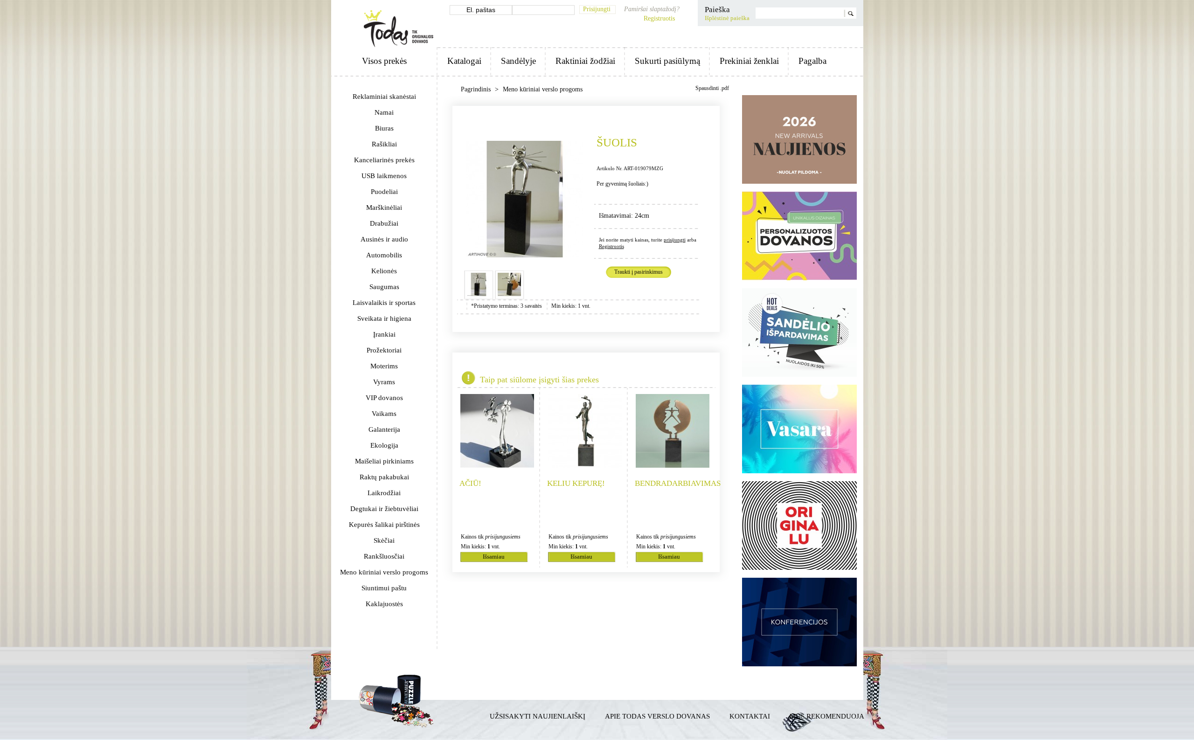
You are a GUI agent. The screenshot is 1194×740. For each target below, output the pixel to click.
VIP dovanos (384, 397)
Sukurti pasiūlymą (667, 61)
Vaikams (384, 413)
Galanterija (384, 429)
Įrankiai (384, 334)
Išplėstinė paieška (727, 18)
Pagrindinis (477, 89)
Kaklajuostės (384, 604)
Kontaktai (749, 716)
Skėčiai (384, 540)
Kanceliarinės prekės (384, 160)
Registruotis (659, 18)
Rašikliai (384, 144)
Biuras (384, 128)
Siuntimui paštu (384, 588)
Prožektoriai (384, 350)
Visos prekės (384, 61)
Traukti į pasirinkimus (638, 272)
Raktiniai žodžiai (585, 61)
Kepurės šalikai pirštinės (384, 524)
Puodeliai (384, 191)
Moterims (384, 366)
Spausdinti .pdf (712, 88)
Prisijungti (597, 9)
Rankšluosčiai (384, 556)
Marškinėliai (384, 207)
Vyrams (384, 382)
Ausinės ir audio (384, 239)
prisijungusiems (503, 536)
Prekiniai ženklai (749, 61)
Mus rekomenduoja (827, 716)
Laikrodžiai (384, 493)
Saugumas (384, 286)
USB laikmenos (384, 176)
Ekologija (384, 445)
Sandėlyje (518, 61)
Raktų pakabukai (384, 477)
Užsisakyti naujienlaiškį (537, 716)
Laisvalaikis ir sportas (384, 302)
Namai (384, 112)
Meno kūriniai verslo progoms (384, 572)
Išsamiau (494, 556)
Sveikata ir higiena (384, 318)
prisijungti (675, 239)
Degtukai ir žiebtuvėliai (384, 508)
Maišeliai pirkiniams (384, 461)
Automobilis (384, 255)
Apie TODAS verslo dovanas (657, 716)
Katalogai (464, 61)
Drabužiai (384, 223)
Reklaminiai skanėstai (384, 96)
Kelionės (384, 271)
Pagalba (812, 61)
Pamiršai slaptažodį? (652, 9)
